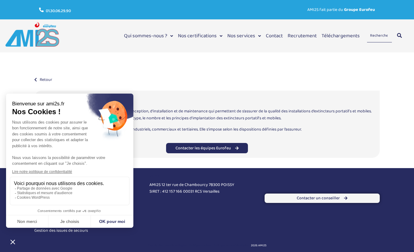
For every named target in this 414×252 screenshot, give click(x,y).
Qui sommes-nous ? (145, 36)
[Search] (399, 35)
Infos (154, 176)
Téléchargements (341, 36)
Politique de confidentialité (231, 245)
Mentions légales (176, 245)
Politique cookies (200, 245)
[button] (148, 36)
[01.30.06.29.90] (41, 10)
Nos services (241, 36)
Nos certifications (197, 36)
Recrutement (302, 36)
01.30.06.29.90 (58, 11)
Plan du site (155, 245)
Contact (274, 36)
